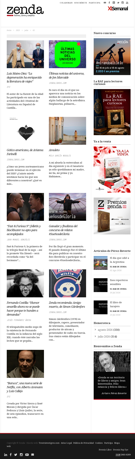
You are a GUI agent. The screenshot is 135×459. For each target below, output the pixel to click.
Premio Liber (105, 449)
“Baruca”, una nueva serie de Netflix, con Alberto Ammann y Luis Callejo (25, 387)
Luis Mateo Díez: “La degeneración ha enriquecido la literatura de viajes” (24, 77)
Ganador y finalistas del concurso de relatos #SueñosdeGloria (63, 230)
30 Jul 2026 (115, 292)
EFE (8, 87)
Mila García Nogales (60, 155)
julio (26, 30)
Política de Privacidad (83, 443)
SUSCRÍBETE (80, 3)
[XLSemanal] (118, 8)
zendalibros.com (57, 83)
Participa (108, 443)
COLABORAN (66, 3)
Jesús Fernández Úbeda (19, 320)
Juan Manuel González (18, 239)
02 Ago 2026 (116, 270)
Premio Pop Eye (120, 449)
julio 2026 (104, 336)
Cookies (99, 443)
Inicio (9, 30)
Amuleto (54, 150)
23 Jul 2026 (115, 314)
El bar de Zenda (118, 266)
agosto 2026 (105, 330)
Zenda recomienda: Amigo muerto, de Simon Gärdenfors (67, 305)
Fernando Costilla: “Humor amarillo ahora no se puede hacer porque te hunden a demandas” (23, 308)
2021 (18, 30)
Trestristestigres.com (49, 443)
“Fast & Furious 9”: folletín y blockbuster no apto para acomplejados (24, 230)
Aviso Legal (66, 443)
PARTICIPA (94, 3)
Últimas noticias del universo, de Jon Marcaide (66, 75)
